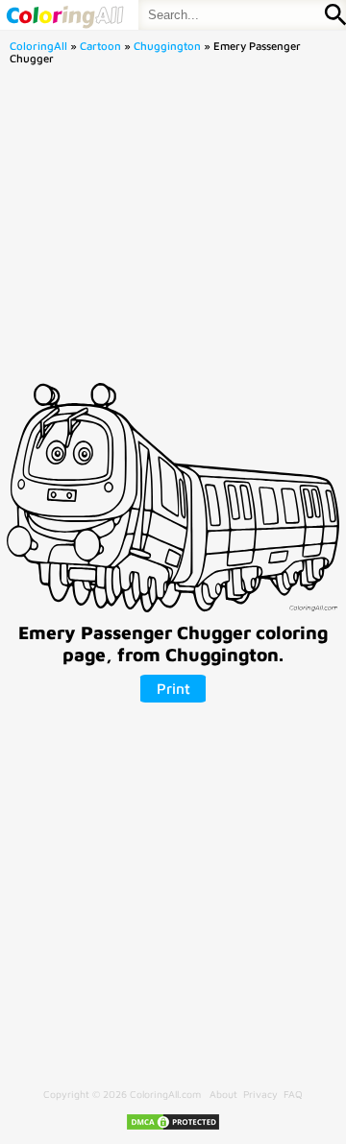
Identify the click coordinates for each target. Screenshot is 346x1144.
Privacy (260, 1094)
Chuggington (167, 45)
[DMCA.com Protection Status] (173, 1127)
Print (173, 688)
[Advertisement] (173, 229)
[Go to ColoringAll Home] (64, 15)
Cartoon (100, 45)
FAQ (293, 1094)
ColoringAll (38, 45)
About (223, 1094)
